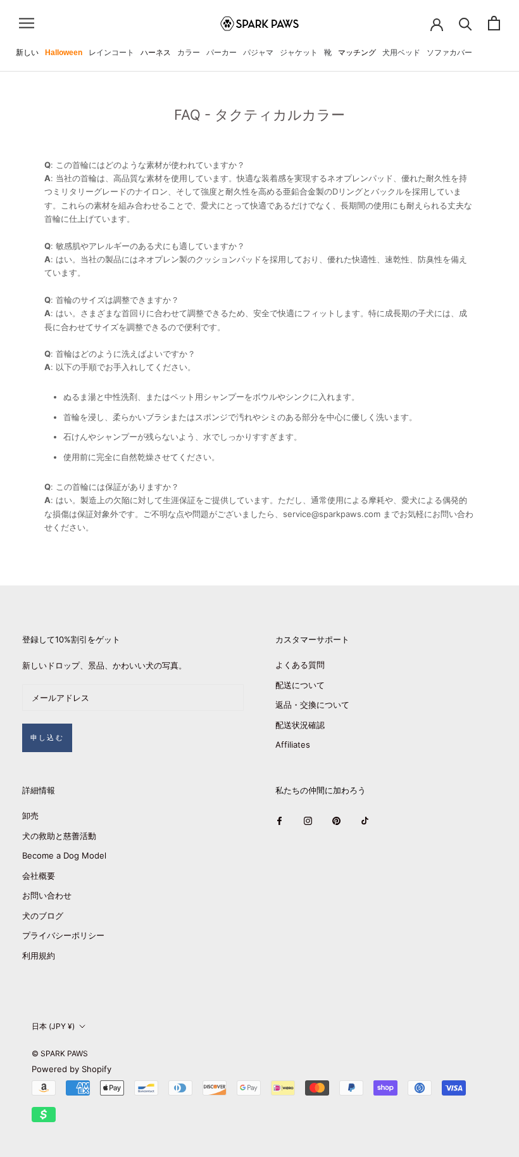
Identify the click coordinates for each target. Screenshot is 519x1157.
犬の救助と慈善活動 (59, 836)
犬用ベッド (401, 52)
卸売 (30, 815)
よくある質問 (300, 665)
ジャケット (299, 52)
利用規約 (38, 955)
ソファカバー (449, 52)
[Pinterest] (336, 820)
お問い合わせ (47, 895)
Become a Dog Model (64, 855)
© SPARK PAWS (60, 1053)
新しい (27, 52)
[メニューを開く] (26, 23)
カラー (188, 52)
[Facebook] (279, 820)
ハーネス (156, 52)
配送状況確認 (300, 725)
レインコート (111, 52)
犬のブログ (42, 916)
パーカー (221, 52)
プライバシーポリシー (63, 935)
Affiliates (292, 744)
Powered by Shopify (71, 1069)
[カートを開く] (494, 23)
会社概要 (38, 876)
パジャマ (258, 52)
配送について (300, 685)
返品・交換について (312, 705)
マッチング (357, 52)
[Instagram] (308, 820)
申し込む (47, 737)
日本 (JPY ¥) (53, 1026)
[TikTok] (365, 820)
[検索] (465, 23)
